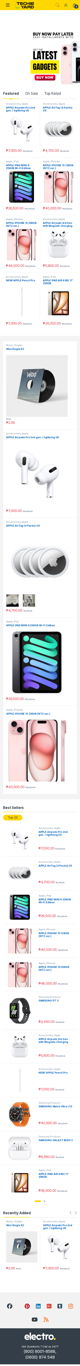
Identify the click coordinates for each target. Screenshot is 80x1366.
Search (57, 5)
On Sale (31, 93)
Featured (11, 93)
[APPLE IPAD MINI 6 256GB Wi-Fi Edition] (21, 907)
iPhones (55, 161)
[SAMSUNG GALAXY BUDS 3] (21, 1148)
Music (9, 345)
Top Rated (52, 93)
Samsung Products (50, 997)
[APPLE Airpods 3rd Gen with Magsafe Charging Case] (21, 1046)
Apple (25, 103)
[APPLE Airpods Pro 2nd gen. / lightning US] (21, 839)
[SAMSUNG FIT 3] (21, 1011)
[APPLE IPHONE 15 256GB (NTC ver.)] (21, 974)
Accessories (13, 103)
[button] (38, 1201)
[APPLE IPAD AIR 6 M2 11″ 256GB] (21, 1181)
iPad (16, 161)
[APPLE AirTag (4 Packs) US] (21, 873)
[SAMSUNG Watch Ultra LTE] (21, 1114)
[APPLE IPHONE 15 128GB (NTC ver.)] (21, 941)
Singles (18, 345)
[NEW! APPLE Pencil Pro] (21, 1080)
